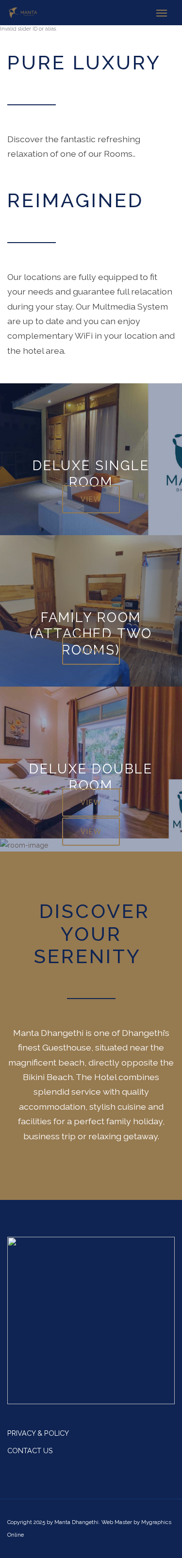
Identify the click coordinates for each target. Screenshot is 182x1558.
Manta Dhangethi (76, 1522)
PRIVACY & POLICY (38, 1433)
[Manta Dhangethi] (22, 12)
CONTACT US (30, 1450)
